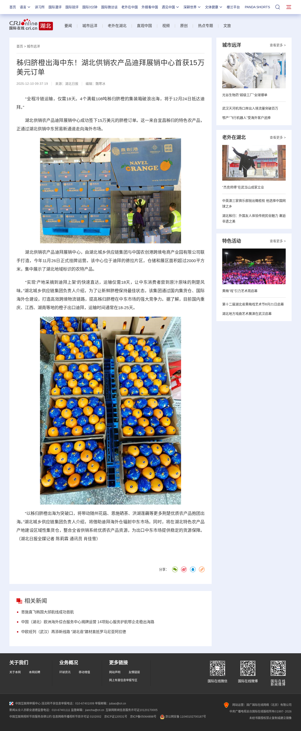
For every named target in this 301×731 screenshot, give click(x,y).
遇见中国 (168, 7)
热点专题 (205, 26)
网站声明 (114, 672)
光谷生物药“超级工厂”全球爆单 (244, 95)
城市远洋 (89, 26)
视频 (166, 26)
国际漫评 (55, 7)
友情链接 (134, 672)
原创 (184, 26)
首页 (12, 7)
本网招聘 (34, 672)
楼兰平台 (233, 7)
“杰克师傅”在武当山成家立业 (243, 187)
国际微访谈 (109, 7)
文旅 (227, 26)
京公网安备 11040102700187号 (185, 716)
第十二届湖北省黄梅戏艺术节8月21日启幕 (253, 304)
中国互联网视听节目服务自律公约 (30, 716)
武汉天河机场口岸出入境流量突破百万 (250, 108)
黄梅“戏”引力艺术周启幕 (239, 291)
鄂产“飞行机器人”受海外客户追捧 (246, 118)
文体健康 (211, 7)
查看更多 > (278, 45)
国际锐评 (72, 7)
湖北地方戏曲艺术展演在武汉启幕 (247, 313)
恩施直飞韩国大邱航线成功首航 (47, 612)
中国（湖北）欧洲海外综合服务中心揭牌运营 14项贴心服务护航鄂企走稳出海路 (87, 622)
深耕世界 (190, 7)
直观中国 (144, 26)
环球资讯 (65, 672)
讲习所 (40, 7)
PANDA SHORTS (257, 7)
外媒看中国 (150, 7)
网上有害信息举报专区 (123, 680)
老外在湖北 (117, 26)
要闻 (68, 26)
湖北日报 (71, 84)
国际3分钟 (89, 7)
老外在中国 (129, 7)
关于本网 (15, 672)
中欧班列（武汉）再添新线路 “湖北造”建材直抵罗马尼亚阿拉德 (73, 632)
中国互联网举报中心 (28, 703)
